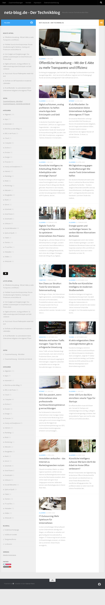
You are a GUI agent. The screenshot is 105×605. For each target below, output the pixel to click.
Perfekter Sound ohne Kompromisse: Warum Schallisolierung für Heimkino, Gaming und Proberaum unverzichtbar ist (17, 46)
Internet (72, 101)
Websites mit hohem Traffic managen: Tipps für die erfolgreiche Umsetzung (51, 344)
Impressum (37, 3)
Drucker (7, 152)
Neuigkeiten (8, 195)
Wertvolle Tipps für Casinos (9, 555)
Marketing (8, 176)
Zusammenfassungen (16, 3)
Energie (7, 157)
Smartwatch (8, 219)
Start (4, 3)
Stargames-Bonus (10, 539)
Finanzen (8, 162)
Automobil (8, 124)
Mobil (6, 181)
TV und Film (8, 247)
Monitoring (8, 186)
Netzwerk (8, 190)
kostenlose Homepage (12, 530)
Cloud (7, 138)
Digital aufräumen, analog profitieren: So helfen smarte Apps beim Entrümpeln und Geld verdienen (51, 111)
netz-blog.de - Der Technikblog (32, 12)
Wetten (7, 257)
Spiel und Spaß (9, 233)
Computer (42, 280)
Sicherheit (8, 209)
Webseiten (42, 337)
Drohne (7, 148)
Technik (71, 337)
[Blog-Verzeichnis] (7, 564)
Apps (6, 119)
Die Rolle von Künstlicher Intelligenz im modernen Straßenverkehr (81, 287)
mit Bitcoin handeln (11, 535)
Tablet (7, 238)
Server (7, 205)
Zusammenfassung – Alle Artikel (12, 101)
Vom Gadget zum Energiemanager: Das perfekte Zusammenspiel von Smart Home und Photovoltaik (17, 56)
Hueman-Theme (30, 584)
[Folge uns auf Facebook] (31, 22)
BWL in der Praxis (10, 133)
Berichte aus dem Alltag (12, 129)
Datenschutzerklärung (51, 3)
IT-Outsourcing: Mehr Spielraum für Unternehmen (49, 519)
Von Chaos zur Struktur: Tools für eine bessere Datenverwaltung (50, 287)
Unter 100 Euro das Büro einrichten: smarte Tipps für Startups (82, 398)
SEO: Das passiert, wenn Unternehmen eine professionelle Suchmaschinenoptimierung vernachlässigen (52, 401)
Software (7, 223)
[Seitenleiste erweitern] (101, 23)
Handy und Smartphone (12, 167)
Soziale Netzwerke (10, 228)
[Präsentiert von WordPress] (13, 583)
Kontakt (28, 3)
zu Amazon (8, 544)
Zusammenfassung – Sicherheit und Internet (16, 104)
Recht (6, 200)
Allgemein (42, 59)
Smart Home (9, 214)
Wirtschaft (8, 261)
